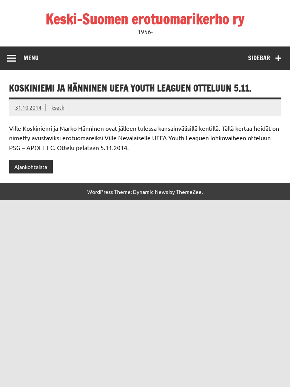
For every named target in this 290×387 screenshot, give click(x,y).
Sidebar (259, 58)
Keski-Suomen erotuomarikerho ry (145, 19)
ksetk (57, 107)
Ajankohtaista (30, 166)
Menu (31, 58)
